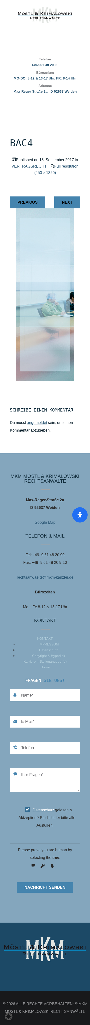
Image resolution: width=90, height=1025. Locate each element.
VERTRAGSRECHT (29, 166)
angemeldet (37, 423)
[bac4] (45, 380)
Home (45, 667)
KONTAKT (45, 638)
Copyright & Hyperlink (48, 656)
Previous (28, 202)
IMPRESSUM (49, 644)
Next (67, 202)
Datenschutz (48, 650)
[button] (8, 1016)
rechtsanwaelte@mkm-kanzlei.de (45, 577)
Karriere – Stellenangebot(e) (45, 661)
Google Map (45, 522)
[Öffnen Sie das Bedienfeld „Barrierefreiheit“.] (80, 515)
